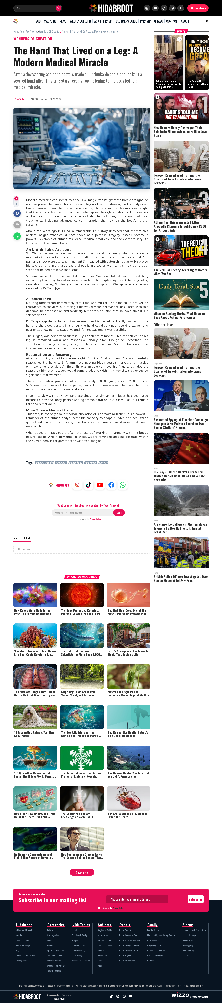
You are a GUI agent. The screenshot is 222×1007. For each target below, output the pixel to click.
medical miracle (44, 462)
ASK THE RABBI (103, 21)
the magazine (53, 935)
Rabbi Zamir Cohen (127, 930)
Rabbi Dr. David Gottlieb (129, 940)
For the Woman (153, 930)
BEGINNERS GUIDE (126, 21)
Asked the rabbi (22, 940)
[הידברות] (111, 8)
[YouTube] (155, 8)
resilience (61, 462)
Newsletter (20, 935)
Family (49, 945)
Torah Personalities (55, 970)
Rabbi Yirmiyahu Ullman (129, 945)
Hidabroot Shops (23, 945)
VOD (38, 21)
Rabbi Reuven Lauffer (128, 935)
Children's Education (155, 955)
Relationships (153, 940)
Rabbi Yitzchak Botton (128, 950)
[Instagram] (147, 8)
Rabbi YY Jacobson (127, 960)
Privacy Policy (95, 518)
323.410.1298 (59, 998)
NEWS (63, 21)
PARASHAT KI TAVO (151, 21)
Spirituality (77, 955)
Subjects (104, 925)
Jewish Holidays (78, 945)
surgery (103, 462)
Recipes (150, 960)
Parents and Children (156, 950)
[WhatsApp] (172, 8)
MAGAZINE (50, 21)
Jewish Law (102, 955)
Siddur (188, 925)
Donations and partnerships (27, 955)
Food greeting (188, 950)
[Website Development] (180, 996)
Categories (56, 925)
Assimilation (103, 935)
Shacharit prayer (189, 935)
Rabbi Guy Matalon (127, 955)
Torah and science (54, 955)
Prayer (75, 940)
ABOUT (185, 21)
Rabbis (125, 925)
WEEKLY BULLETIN (80, 21)
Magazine (20, 950)
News (49, 940)
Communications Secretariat (59, 995)
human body (75, 462)
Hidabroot (24, 925)
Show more (82, 872)
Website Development (199, 996)
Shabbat (101, 950)
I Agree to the (90, 519)
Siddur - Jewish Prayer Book (194, 930)
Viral (100, 965)
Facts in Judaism (105, 945)
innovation (91, 462)
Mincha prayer (188, 940)
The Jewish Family (79, 935)
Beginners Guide (105, 930)
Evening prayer (188, 945)
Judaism (50, 930)
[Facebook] (180, 8)
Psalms (185, 955)
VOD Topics (81, 925)
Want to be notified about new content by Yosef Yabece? (88, 505)
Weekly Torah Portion (56, 965)
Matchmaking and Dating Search (161, 935)
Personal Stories (54, 960)
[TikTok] (164, 8)
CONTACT (171, 21)
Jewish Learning (78, 950)
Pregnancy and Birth (155, 945)
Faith (100, 960)
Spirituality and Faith (56, 950)
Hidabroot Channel (24, 930)
